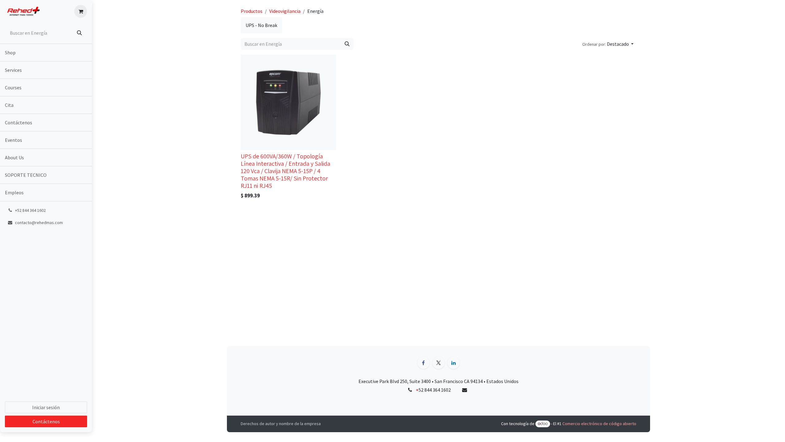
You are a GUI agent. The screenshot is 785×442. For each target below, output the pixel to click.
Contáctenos (46, 421)
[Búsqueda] (80, 33)
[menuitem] (46, 52)
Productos (251, 11)
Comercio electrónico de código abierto (599, 423)
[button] (608, 44)
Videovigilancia (285, 11)
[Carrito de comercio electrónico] (80, 11)
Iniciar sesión (46, 407)
